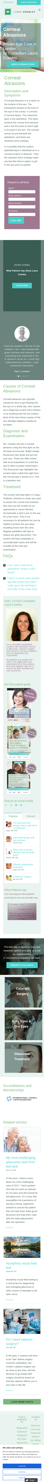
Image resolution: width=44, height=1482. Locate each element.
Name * (11, 188)
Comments (13, 211)
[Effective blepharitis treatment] (9, 865)
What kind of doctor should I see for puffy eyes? (23, 852)
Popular (13, 816)
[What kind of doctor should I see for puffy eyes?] (9, 850)
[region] (22, 1463)
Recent (30, 816)
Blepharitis (22, 1428)
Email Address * (15, 196)
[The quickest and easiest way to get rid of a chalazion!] (9, 823)
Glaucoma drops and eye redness (23, 838)
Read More (9, 1227)
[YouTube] (16, 805)
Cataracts (22, 1431)
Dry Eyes (22, 1439)
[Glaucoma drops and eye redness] (9, 838)
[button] (16, 376)
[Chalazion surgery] (9, 877)
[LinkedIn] (21, 805)
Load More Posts (22, 1402)
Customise (22, 1472)
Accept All (22, 1466)
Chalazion (22, 1435)
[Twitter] (11, 805)
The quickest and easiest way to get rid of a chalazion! (25, 825)
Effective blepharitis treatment (23, 865)
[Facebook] (6, 805)
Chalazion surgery (22, 876)
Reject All (22, 1478)
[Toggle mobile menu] (40, 10)
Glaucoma (22, 1442)
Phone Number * (15, 203)
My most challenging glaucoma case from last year (20, 1162)
